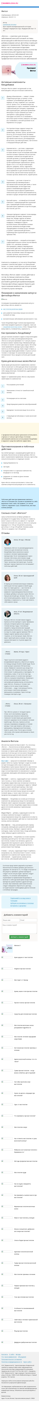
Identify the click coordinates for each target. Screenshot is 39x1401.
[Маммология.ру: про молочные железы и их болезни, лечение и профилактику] (9, 3)
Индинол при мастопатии (22, 969)
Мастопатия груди (20, 1172)
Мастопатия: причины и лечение (24, 1274)
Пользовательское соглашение (11, 1359)
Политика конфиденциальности (11, 1362)
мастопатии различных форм (12, 309)
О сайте (11, 1354)
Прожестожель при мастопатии (24, 1003)
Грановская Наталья (9, 24)
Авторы (18, 1354)
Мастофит (5, 761)
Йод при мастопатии (21, 1331)
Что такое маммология (9, 1357)
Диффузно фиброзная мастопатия (25, 1342)
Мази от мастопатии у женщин (24, 1218)
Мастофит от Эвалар (21, 980)
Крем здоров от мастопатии (23, 957)
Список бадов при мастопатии (24, 1240)
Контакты (4, 1354)
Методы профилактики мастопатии (25, 1161)
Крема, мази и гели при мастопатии (25, 991)
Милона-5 (17, 945)
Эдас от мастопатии (20, 1104)
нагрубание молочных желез (12, 327)
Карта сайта (27, 1362)
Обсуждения (22, 1357)
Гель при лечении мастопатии (24, 1297)
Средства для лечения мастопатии (25, 1014)
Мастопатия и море (20, 1127)
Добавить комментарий (19, 937)
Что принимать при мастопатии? (24, 1116)
